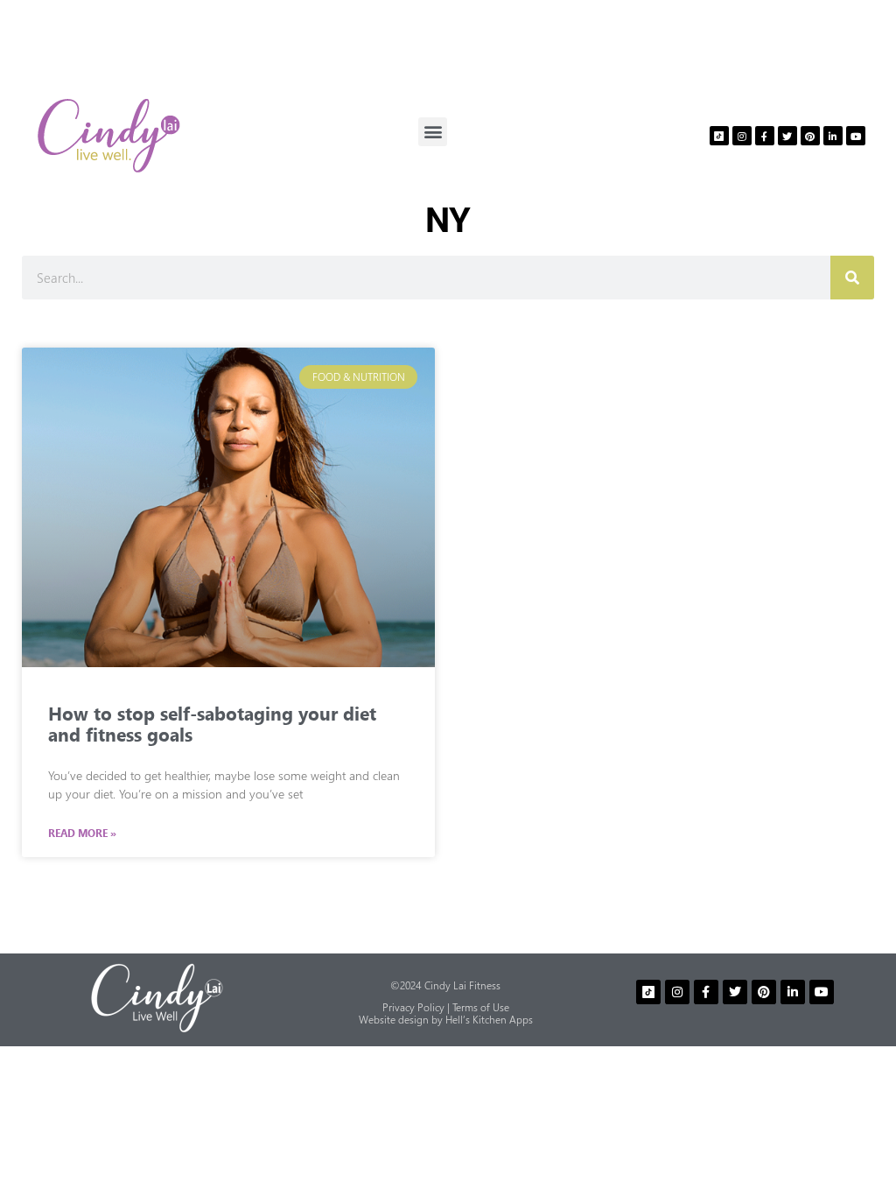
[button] (432, 131)
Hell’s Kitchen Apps (489, 1019)
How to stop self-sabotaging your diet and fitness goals (212, 723)
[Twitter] (787, 135)
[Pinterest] (810, 135)
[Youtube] (855, 135)
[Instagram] (742, 135)
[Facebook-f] (764, 135)
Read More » (82, 833)
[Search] (852, 277)
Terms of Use (480, 1007)
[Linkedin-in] (833, 135)
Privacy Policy (413, 1007)
